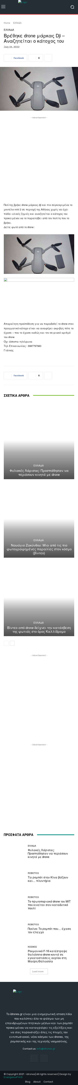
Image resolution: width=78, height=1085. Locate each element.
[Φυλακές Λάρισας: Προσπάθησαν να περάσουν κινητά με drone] (39, 440)
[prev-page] (6, 643)
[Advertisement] (39, 159)
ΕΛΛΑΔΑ (17, 22)
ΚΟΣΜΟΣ (32, 947)
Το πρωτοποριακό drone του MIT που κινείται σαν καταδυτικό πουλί (49, 904)
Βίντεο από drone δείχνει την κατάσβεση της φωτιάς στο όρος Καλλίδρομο (39, 629)
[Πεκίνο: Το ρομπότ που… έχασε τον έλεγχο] (14, 928)
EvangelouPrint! (13, 1077)
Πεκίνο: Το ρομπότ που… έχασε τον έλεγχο (49, 930)
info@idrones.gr (46, 1048)
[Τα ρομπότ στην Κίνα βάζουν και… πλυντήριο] (14, 877)
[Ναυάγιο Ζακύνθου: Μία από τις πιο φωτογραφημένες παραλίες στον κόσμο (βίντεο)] (39, 519)
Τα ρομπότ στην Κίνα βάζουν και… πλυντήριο (48, 879)
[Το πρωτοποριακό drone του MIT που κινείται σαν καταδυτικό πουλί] (14, 903)
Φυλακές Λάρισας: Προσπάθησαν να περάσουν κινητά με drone (39, 472)
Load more (38, 971)
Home (7, 22)
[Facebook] (34, 1058)
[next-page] (12, 643)
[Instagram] (44, 1058)
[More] (48, 58)
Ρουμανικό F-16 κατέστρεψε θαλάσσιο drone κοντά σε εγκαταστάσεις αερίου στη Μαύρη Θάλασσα (47, 956)
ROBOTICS (33, 873)
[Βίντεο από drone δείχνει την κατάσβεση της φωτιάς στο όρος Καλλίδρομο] (39, 597)
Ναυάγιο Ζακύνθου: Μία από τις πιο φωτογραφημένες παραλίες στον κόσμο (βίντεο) (39, 549)
